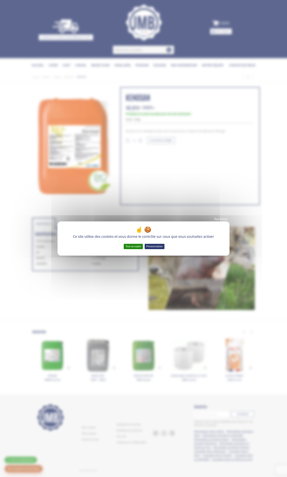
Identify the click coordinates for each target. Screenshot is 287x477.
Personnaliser (154, 246)
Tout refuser (221, 219)
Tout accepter (133, 246)
